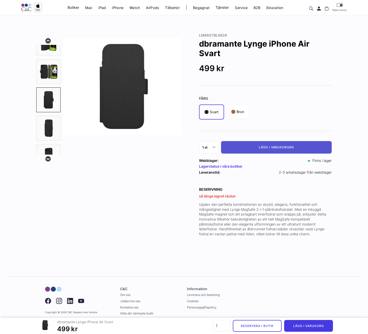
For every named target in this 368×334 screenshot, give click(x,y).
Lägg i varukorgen (276, 147)
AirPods (152, 8)
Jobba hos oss (130, 301)
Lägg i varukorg (308, 326)
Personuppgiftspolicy (202, 307)
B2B (257, 8)
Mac (88, 8)
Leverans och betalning (203, 295)
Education (274, 8)
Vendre (93, 312)
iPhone (117, 8)
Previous (48, 40)
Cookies (193, 301)
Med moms (339, 10)
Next (48, 158)
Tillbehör (172, 8)
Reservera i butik (257, 326)
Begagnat (201, 8)
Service (241, 8)
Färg (203, 98)
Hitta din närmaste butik (136, 313)
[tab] (48, 71)
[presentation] (48, 99)
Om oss (125, 295)
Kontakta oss (129, 307)
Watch (134, 8)
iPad (102, 8)
